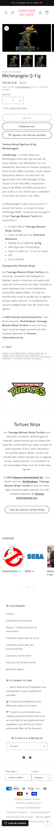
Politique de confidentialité (21, 662)
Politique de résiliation (36, 821)
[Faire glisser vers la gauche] (3, 61)
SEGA (28, 571)
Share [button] (8, 346)
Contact (10, 613)
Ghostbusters (10, 571)
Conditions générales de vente (22, 638)
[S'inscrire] (43, 746)
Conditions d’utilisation (17, 812)
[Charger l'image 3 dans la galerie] (40, 61)
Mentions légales (15, 669)
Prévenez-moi (27, 126)
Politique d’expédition (40, 812)
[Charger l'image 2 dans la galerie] (27, 61)
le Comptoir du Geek (30, 799)
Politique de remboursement (28, 803)
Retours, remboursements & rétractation (21, 629)
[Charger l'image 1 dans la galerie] (13, 61)
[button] (6, 12)
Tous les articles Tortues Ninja (27, 509)
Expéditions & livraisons (19, 620)
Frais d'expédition (22, 87)
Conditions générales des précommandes (20, 646)
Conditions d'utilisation (18, 655)
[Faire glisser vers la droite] (50, 61)
